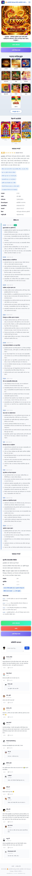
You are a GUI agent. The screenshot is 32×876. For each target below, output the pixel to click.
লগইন (16, 628)
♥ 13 (4, 794)
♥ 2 (4, 748)
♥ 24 (4, 702)
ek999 (3, 156)
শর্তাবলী (12, 866)
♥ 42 (4, 667)
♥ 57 (4, 822)
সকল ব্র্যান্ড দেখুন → (16, 111)
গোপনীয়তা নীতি (18, 866)
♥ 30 (4, 717)
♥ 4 (4, 680)
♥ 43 (4, 772)
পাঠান (27, 648)
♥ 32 (4, 847)
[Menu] (29, 2)
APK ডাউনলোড (16, 45)
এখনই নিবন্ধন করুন (16, 50)
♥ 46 (4, 735)
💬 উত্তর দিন (10, 667)
